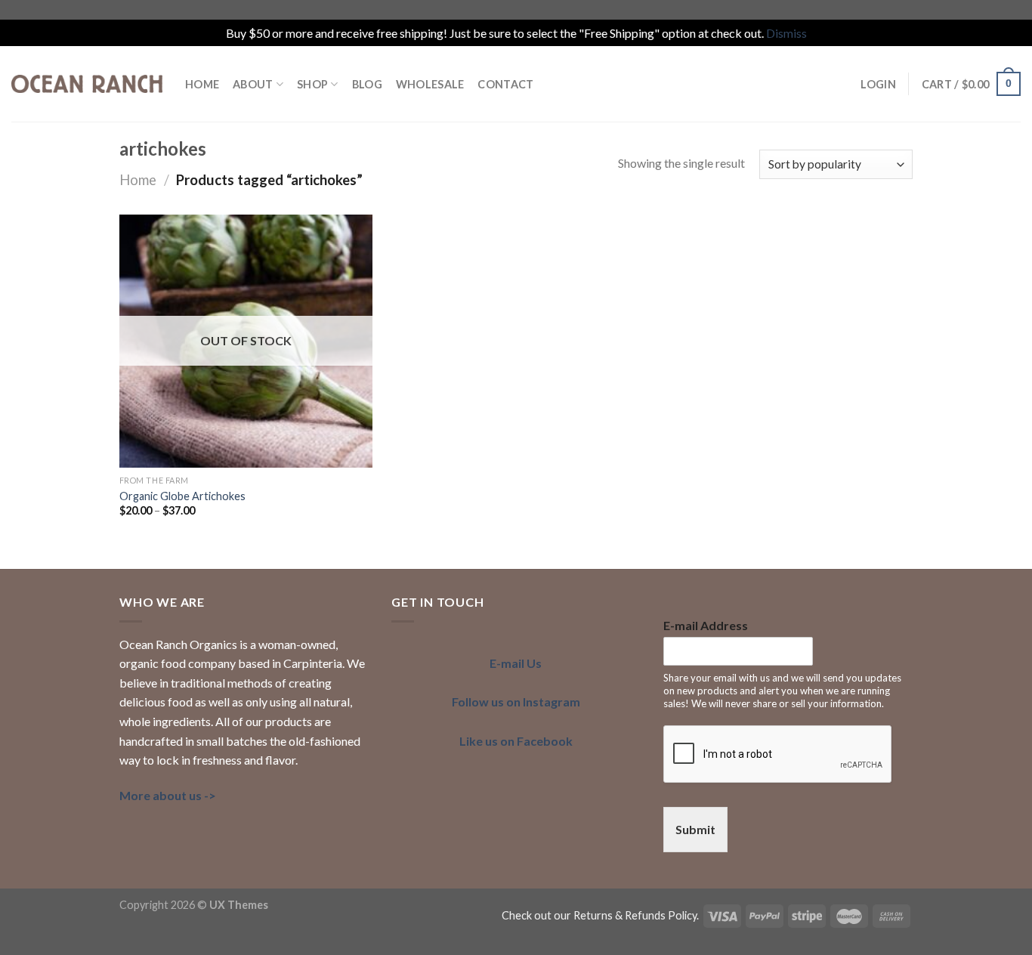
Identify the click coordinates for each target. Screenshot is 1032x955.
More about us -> (167, 795)
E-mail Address (705, 625)
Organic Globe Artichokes (182, 496)
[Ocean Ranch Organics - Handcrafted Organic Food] (86, 84)
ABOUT (253, 84)
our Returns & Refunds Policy (625, 915)
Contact (505, 84)
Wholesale (430, 84)
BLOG (367, 84)
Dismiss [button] (786, 33)
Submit (695, 829)
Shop (312, 84)
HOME (202, 84)
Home (137, 180)
